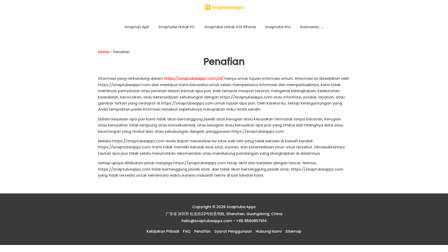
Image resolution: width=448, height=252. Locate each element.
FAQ (186, 231)
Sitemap (293, 231)
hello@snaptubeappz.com (207, 221)
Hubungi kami (269, 231)
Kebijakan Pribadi (163, 231)
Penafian (202, 231)
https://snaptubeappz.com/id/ (194, 78)
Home (103, 52)
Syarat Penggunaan (233, 231)
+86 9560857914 (251, 221)
